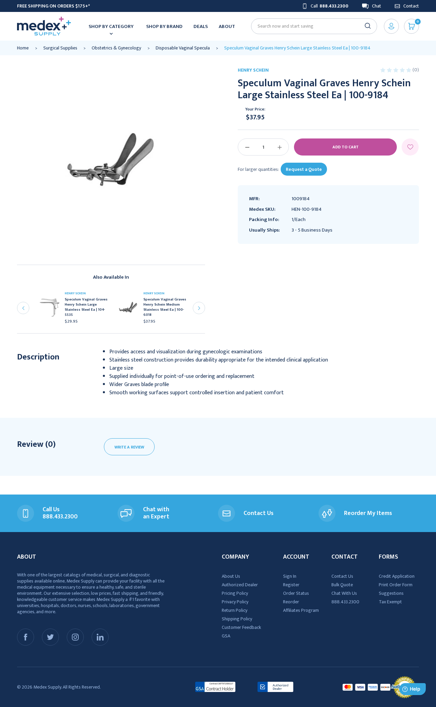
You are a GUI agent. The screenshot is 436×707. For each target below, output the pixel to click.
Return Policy (234, 610)
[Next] (199, 308)
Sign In (289, 576)
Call (329, 6)
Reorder (291, 602)
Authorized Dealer (240, 585)
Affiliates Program (301, 610)
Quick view (52, 309)
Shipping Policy (237, 619)
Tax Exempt (390, 602)
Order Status (296, 593)
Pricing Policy (235, 593)
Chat (376, 6)
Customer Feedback (241, 627)
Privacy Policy (235, 602)
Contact (411, 6)
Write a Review (129, 447)
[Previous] (23, 308)
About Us (231, 576)
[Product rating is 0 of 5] (396, 70)
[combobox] (311, 26)
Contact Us (342, 576)
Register (291, 585)
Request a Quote (304, 169)
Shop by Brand (164, 26)
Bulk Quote (342, 585)
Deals (200, 26)
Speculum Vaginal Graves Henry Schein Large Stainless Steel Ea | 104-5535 (86, 307)
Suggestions (391, 593)
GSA (226, 636)
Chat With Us (344, 593)
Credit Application (397, 576)
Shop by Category (111, 26)
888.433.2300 (345, 602)
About (227, 26)
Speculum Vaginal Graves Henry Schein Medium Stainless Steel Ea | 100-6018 (164, 307)
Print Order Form (395, 585)
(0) (415, 69)
